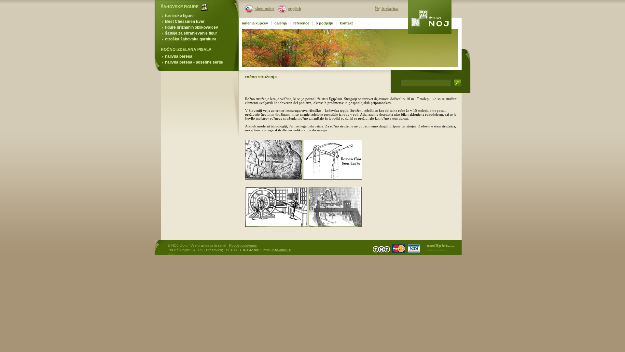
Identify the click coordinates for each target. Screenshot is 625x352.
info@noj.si (281, 250)
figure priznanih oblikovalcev (191, 27)
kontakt (346, 23)
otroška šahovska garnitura (190, 39)
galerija (280, 23)
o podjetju (324, 23)
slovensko (264, 9)
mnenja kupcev (255, 23)
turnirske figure (179, 15)
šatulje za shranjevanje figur (191, 33)
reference (301, 23)
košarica (389, 9)
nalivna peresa (178, 56)
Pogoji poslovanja (243, 245)
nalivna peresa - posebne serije (194, 62)
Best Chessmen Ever (185, 21)
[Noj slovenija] (429, 17)
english (294, 9)
